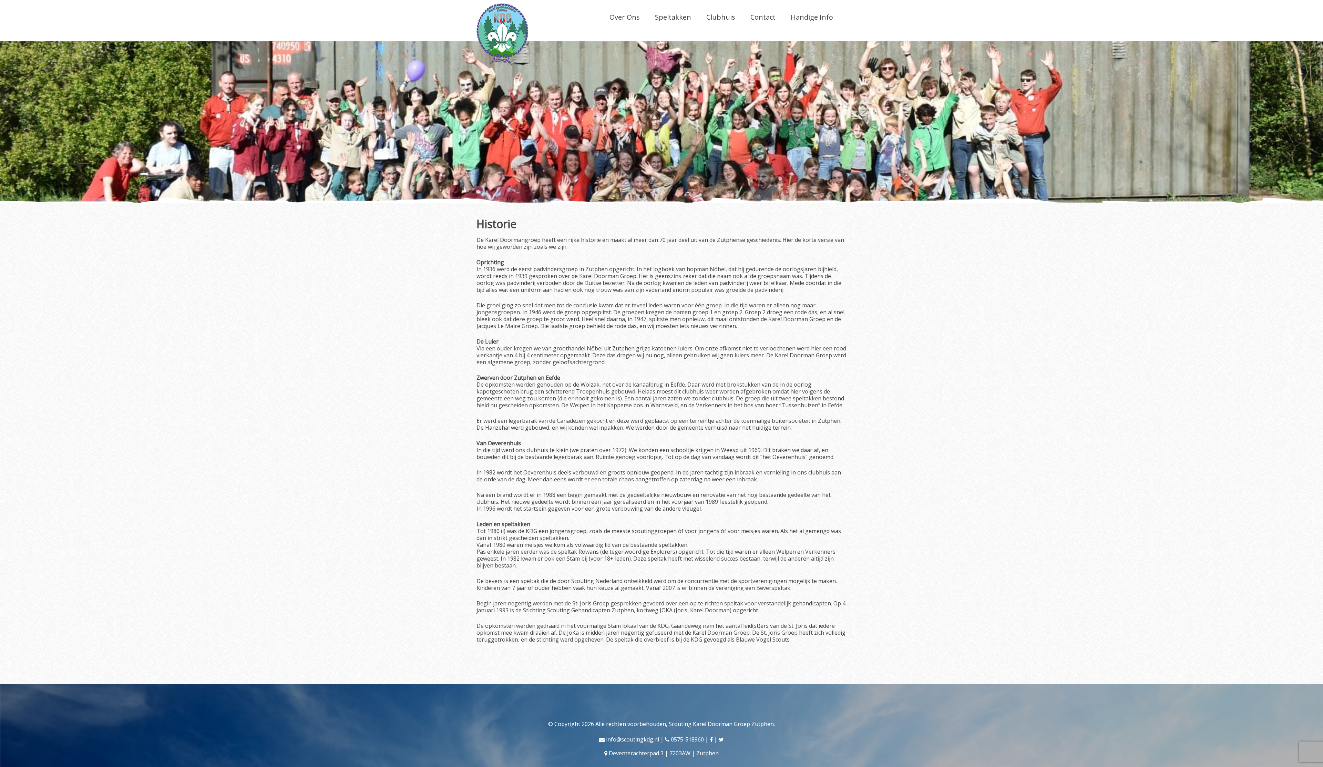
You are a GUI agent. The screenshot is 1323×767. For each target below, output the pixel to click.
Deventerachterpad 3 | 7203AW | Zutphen (664, 753)
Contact (763, 17)
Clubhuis (720, 17)
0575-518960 (687, 739)
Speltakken (673, 17)
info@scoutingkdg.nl (632, 739)
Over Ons (624, 17)
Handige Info (812, 17)
